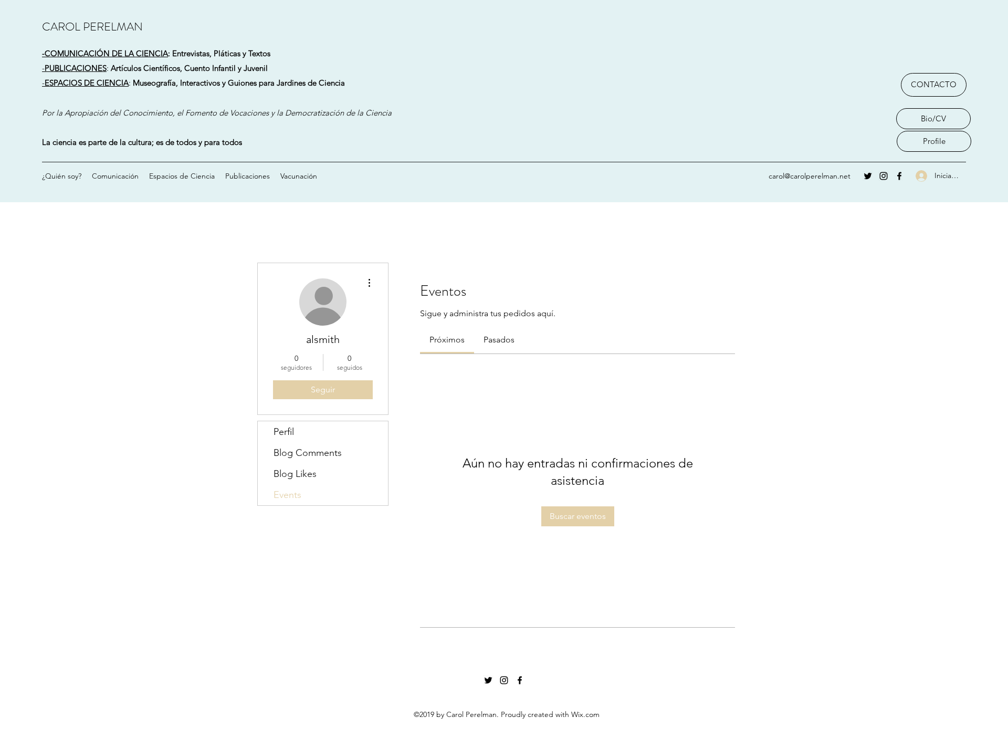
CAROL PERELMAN (92, 26)
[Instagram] (883, 176)
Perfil (284, 432)
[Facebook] (899, 176)
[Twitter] (868, 176)
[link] (447, 340)
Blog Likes (295, 474)
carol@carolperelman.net (809, 176)
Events (287, 495)
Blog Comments (308, 453)
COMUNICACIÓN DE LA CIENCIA (106, 53)
